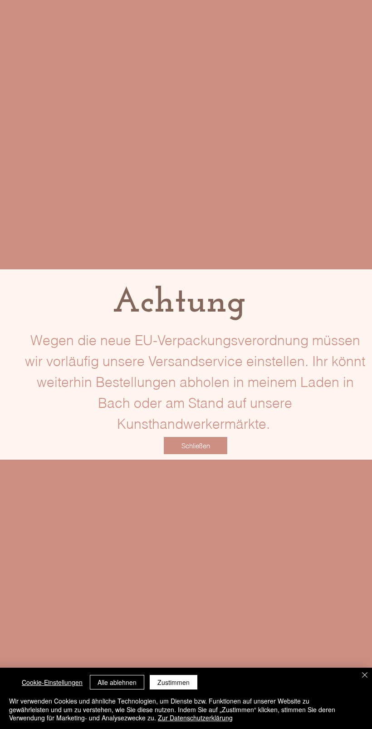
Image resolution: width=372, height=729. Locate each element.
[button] (195, 445)
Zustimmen (173, 682)
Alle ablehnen (117, 682)
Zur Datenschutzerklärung (195, 717)
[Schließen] (364, 675)
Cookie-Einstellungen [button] (52, 682)
